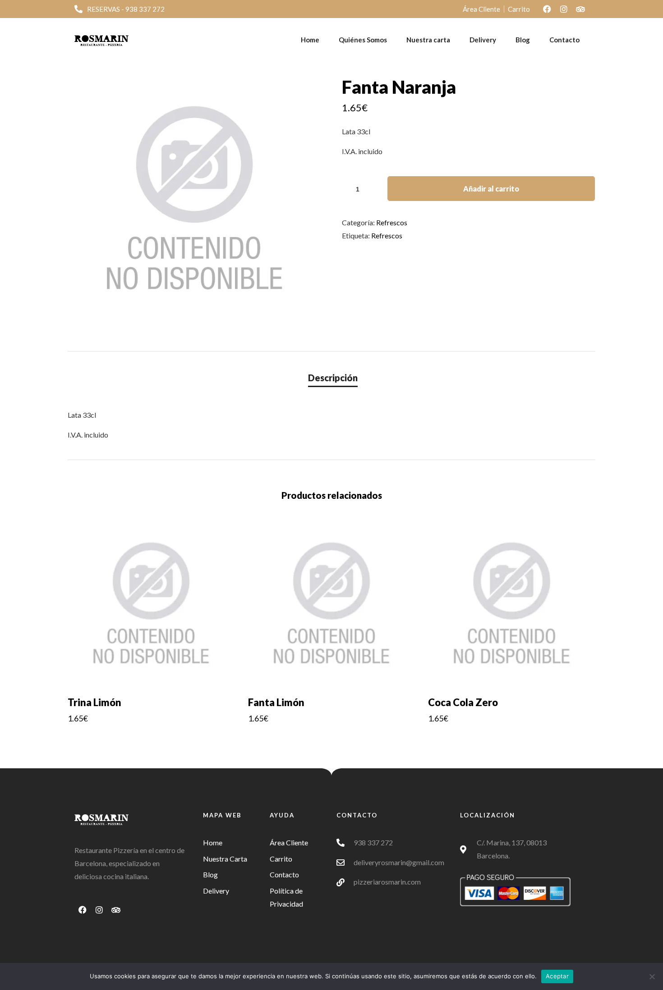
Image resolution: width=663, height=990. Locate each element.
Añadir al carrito (491, 188)
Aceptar (557, 976)
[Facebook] (547, 9)
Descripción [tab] (333, 377)
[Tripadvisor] (580, 9)
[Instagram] (564, 9)
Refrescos (391, 222)
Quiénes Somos (363, 40)
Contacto (564, 40)
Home (310, 40)
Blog (523, 40)
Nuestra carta (428, 40)
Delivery (483, 40)
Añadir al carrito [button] (151, 738)
